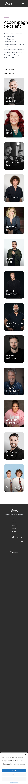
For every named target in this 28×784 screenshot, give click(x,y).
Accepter (14, 770)
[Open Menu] (23, 3)
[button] (25, 754)
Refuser (14, 774)
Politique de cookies (14, 782)
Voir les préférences (14, 779)
